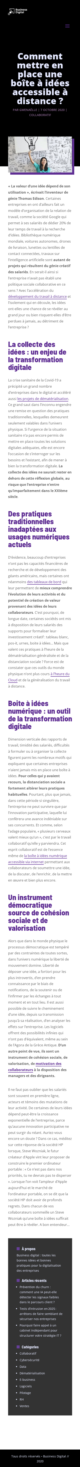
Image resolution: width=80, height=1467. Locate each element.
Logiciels (26, 1386)
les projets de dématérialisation (42, 398)
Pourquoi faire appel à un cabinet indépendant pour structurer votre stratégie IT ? (40, 1330)
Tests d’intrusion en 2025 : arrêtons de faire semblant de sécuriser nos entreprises (41, 1314)
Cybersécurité (29, 1360)
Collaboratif (40, 115)
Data (23, 1367)
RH (22, 1399)
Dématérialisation (32, 1373)
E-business (27, 1380)
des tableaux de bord (44, 582)
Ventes (24, 1406)
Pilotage (25, 1393)
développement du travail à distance (37, 296)
